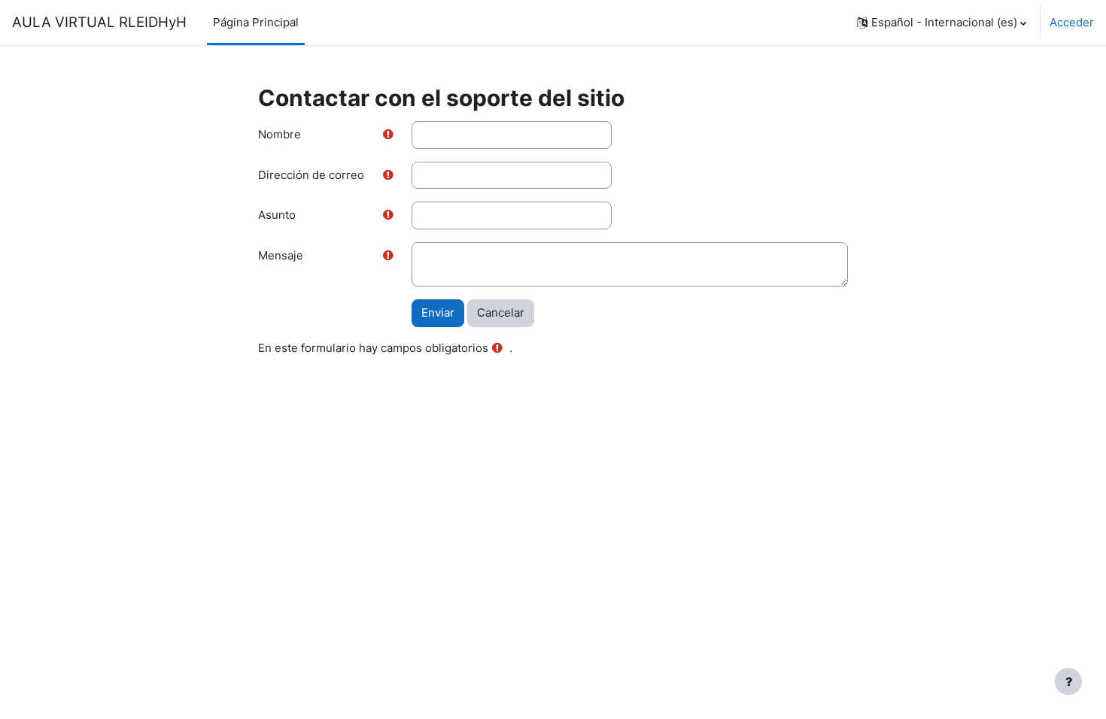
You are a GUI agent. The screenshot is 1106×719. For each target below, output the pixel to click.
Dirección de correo (311, 175)
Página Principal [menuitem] (256, 22)
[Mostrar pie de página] (1068, 681)
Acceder (1072, 22)
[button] (941, 22)
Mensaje (280, 255)
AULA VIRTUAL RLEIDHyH (99, 22)
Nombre (279, 134)
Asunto (277, 215)
